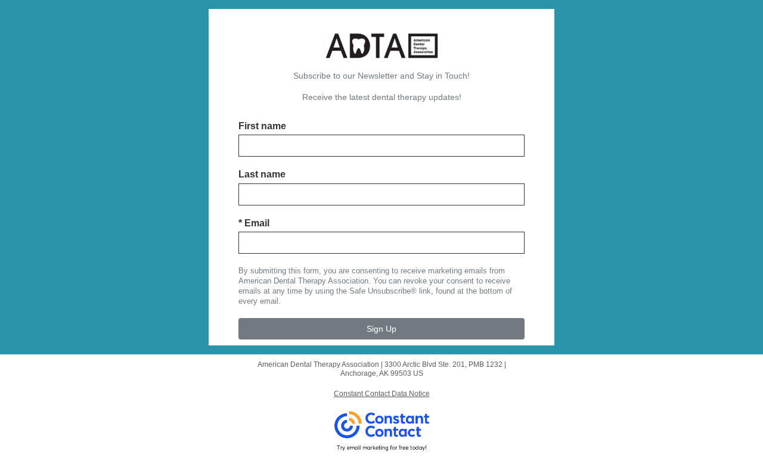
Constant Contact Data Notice (382, 394)
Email (253, 223)
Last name (262, 174)
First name (262, 126)
